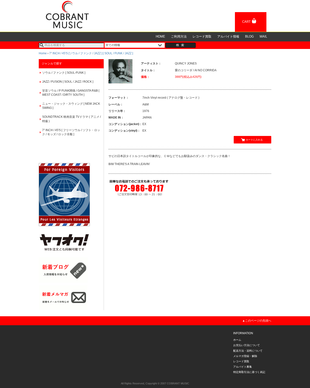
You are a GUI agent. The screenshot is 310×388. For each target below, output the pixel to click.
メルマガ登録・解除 (245, 356)
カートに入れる (254, 139)
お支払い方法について (246, 345)
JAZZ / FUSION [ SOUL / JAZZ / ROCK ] (67, 81)
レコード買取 (202, 36)
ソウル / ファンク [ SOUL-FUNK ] (63, 72)
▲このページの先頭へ (256, 320)
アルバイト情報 (228, 36)
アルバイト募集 (242, 366)
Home (43, 53)
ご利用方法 (179, 36)
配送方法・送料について (248, 350)
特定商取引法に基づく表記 (249, 372)
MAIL (263, 36)
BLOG (249, 36)
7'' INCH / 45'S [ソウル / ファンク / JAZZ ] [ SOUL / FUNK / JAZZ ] (91, 53)
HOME (160, 36)
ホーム (237, 339)
